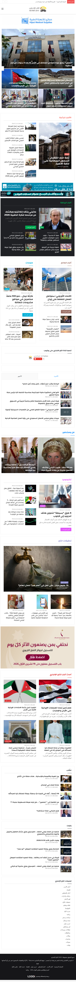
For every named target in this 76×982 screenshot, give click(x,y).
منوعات (68, 942)
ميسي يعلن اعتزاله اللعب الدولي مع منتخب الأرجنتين (14, 139)
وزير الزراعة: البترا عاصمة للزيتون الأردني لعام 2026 (14, 175)
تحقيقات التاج (66, 902)
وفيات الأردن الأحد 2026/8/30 (48, 840)
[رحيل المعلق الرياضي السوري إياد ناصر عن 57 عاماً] (30, 235)
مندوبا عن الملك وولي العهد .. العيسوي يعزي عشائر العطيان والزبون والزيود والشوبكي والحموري (32, 833)
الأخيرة (56, 376)
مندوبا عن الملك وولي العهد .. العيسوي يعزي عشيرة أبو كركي (34, 866)
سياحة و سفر (66, 917)
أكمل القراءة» (66, 311)
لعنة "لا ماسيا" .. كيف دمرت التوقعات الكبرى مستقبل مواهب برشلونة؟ (49, 238)
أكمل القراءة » (31, 227)
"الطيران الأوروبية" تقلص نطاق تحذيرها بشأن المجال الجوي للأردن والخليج (52, 332)
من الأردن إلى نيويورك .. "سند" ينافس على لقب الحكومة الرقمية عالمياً (39, 615)
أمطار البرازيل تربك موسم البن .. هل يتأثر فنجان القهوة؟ (13, 325)
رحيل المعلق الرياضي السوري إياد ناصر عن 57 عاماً (14, 236)
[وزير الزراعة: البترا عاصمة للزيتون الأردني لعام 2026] (30, 173)
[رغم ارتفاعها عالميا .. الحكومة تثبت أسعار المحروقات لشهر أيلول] (56, 99)
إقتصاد (68, 890)
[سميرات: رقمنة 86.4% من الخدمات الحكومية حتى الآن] (30, 521)
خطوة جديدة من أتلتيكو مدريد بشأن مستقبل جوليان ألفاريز (49, 249)
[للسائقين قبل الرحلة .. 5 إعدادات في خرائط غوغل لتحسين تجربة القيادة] (30, 500)
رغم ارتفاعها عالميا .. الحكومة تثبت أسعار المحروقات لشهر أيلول (57, 104)
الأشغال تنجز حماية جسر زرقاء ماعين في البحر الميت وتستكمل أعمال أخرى (57, 83)
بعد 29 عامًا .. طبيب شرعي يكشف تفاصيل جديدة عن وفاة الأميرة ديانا (57, 469)
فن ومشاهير (66, 927)
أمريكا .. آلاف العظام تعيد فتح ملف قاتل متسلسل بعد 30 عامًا (13, 337)
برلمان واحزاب (66, 896)
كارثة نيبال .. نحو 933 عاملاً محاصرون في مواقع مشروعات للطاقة (19, 299)
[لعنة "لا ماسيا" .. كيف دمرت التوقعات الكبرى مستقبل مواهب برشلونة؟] (66, 235)
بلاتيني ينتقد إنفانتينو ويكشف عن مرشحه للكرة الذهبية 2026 (20, 213)
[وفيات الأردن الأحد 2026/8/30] (66, 842)
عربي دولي (67, 923)
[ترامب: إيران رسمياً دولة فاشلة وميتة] (66, 319)
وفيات (68, 945)
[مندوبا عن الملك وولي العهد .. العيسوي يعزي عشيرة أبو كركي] (66, 868)
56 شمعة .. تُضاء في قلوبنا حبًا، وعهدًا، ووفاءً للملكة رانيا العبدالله (33, 793)
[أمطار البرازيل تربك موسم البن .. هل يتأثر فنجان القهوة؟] (27, 322)
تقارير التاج (15, 967)
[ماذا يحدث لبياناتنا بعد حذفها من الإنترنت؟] (30, 512)
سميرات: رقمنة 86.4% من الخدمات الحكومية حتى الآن (14, 522)
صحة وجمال (66, 920)
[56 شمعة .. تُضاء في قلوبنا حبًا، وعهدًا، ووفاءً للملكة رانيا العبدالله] (66, 796)
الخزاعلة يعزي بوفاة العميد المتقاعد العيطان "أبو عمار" (38, 848)
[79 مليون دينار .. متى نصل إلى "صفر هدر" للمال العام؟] (37, 569)
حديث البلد (67, 911)
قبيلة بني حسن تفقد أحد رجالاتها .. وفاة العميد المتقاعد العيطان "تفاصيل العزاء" (34, 858)
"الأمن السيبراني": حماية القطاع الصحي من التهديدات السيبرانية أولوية (32, 409)
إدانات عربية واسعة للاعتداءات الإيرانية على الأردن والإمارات (22, 84)
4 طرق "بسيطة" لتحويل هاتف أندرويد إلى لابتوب (56, 514)
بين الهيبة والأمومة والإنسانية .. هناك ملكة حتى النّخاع (38, 776)
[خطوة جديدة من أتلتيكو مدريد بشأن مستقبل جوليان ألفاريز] (65, 247)
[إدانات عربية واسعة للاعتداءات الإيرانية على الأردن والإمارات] (20, 79)
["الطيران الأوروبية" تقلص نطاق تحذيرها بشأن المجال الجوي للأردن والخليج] (66, 329)
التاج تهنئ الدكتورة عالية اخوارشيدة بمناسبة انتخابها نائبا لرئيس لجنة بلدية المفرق (33, 393)
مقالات (68, 936)
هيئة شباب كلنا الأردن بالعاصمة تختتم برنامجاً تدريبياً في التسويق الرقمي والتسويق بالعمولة (34, 402)
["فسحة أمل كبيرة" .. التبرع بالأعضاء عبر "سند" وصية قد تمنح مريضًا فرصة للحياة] (61, 602)
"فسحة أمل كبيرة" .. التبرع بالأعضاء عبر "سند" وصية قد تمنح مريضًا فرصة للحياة (61, 615)
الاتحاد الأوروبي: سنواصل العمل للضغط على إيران (58, 297)
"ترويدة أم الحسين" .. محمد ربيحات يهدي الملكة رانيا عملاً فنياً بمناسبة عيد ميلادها (19, 467)
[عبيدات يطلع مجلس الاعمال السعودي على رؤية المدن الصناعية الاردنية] (66, 420)
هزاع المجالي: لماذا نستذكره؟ (48, 810)
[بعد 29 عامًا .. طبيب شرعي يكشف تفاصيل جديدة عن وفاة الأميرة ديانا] (56, 455)
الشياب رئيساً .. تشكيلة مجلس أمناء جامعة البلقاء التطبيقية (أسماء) (22, 749)
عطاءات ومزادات (65, 930)
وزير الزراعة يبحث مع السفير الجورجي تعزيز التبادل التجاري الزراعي (14, 164)
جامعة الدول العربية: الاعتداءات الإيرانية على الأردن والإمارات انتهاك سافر (15, 151)
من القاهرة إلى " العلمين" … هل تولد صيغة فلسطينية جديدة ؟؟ (34, 802)
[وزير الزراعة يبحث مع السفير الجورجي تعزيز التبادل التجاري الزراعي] (30, 162)
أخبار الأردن (67, 887)
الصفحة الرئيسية (58, 967)
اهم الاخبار (67, 899)
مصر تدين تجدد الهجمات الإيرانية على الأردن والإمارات (56, 709)
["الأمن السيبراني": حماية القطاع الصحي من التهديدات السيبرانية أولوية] (66, 412)
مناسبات (67, 939)
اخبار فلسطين (66, 893)
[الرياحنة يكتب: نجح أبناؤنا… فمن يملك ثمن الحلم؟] (66, 386)
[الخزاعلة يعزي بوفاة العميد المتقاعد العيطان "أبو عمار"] (66, 851)
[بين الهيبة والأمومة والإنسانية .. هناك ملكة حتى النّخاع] (66, 778)
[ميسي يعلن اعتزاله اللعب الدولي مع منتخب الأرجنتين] (32, 138)
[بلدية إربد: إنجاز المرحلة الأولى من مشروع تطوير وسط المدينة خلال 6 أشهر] (30, 126)
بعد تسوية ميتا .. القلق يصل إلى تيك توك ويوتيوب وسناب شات (14, 491)
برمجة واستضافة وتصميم (42, 976)
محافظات (67, 933)
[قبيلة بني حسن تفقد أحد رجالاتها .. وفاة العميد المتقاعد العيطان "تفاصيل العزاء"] (66, 860)
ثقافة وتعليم (66, 905)
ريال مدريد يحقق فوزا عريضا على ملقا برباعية (14, 248)
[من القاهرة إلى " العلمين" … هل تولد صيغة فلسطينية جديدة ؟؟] (66, 804)
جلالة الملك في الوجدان (50, 784)
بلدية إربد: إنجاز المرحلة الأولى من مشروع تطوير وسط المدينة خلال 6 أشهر (14, 128)
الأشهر (20, 376)
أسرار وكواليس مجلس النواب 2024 (39, 970)
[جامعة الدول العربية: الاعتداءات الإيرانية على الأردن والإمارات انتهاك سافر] (30, 147)
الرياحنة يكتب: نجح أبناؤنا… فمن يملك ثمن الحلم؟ (40, 383)
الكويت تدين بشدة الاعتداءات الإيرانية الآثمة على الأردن (22, 708)
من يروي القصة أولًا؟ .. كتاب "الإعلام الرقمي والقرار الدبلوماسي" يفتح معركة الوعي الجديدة (14, 616)
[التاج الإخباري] (38, 9)
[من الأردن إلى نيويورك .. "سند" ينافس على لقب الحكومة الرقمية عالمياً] (42, 602)
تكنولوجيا (67, 908)
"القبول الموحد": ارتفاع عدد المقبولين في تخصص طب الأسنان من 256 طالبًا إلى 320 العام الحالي (21, 103)
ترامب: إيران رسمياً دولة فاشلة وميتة (51, 320)
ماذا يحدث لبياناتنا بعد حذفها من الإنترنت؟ (16, 513)
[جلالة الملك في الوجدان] (66, 787)
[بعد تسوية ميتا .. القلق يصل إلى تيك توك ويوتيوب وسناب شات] (30, 488)
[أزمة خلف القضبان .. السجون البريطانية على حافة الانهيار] (55, 146)
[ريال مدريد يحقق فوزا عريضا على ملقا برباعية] (30, 247)
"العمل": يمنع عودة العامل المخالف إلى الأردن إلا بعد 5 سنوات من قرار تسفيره (41, 64)
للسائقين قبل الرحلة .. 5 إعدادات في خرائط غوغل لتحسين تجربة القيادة (15, 502)
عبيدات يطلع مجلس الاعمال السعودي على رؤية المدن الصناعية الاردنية (32, 418)
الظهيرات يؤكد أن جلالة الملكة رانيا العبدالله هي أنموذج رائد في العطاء (57, 749)
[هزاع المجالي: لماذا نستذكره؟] (66, 813)
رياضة (68, 914)
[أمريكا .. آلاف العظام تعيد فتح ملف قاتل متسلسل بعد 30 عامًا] (27, 334)
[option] (38, 68)
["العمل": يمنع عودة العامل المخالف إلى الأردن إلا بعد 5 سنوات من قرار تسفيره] (38, 48)
